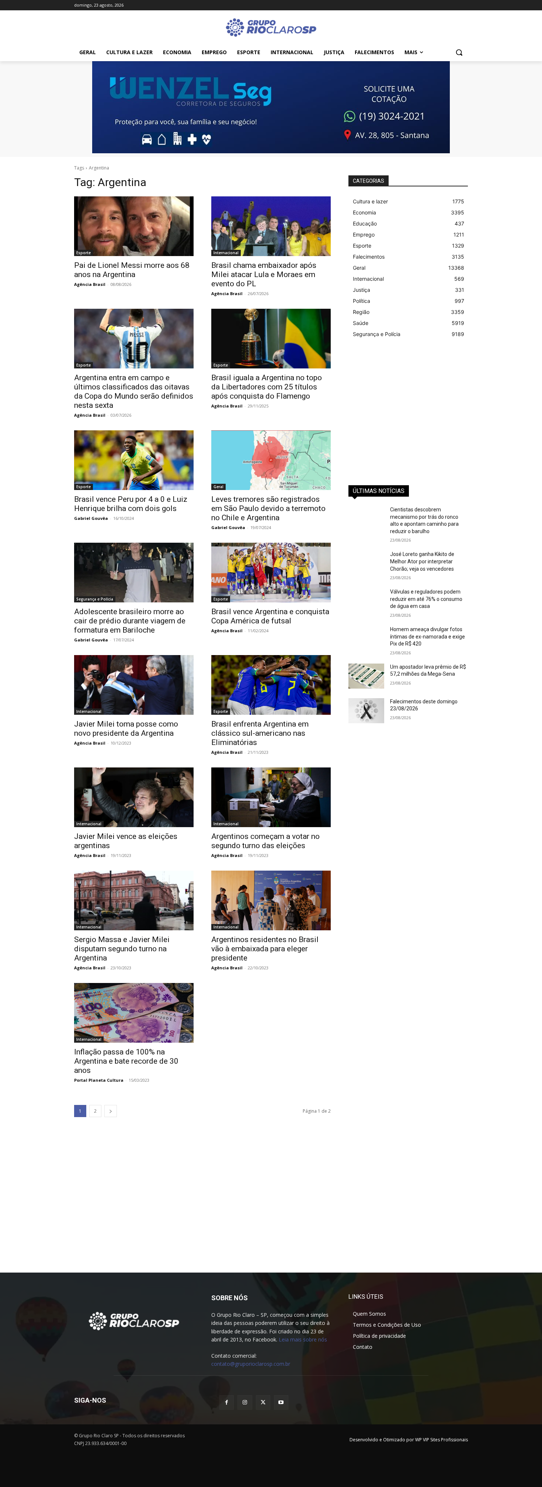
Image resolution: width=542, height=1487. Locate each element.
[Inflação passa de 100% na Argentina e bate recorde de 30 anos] (134, 1013)
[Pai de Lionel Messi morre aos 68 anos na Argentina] (134, 226)
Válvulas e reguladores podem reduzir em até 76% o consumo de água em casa (426, 599)
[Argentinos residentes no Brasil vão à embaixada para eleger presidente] (271, 900)
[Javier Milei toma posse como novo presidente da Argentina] (134, 685)
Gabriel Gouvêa (91, 518)
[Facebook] (226, 1402)
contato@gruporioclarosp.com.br (250, 1363)
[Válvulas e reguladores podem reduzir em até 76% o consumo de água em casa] (366, 600)
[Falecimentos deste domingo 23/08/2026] (366, 710)
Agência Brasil (89, 284)
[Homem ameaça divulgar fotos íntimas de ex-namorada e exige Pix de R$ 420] (366, 638)
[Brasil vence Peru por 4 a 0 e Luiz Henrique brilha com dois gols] (134, 460)
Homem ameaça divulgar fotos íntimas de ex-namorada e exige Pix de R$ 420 (427, 636)
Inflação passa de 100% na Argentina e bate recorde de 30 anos (126, 1061)
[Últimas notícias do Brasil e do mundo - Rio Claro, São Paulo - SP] (134, 1320)
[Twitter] (263, 1402)
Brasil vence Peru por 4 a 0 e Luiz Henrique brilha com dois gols (130, 504)
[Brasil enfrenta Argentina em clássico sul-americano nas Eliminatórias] (271, 685)
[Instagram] (244, 1402)
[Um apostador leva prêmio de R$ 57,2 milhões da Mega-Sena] (366, 676)
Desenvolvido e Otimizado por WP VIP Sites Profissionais (409, 1440)
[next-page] (110, 1111)
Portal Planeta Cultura (99, 1080)
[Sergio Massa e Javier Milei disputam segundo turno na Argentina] (134, 900)
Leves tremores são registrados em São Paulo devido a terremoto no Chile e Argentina (268, 508)
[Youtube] (281, 1402)
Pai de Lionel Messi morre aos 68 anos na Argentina (132, 270)
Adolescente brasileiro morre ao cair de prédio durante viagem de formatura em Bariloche (129, 620)
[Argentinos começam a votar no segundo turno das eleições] (271, 797)
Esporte (83, 252)
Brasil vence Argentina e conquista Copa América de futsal (270, 616)
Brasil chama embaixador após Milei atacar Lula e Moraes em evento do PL (263, 274)
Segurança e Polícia (94, 599)
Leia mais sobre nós (303, 1339)
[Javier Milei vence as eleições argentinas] (134, 797)
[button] (459, 52)
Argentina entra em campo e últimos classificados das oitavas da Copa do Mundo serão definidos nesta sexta (133, 391)
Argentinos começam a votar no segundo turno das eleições (265, 841)
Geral (218, 486)
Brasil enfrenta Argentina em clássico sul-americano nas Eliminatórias (260, 733)
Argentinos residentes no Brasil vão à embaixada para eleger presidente (265, 948)
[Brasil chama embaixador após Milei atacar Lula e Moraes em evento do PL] (271, 226)
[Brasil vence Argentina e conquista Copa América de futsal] (271, 572)
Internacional (226, 252)
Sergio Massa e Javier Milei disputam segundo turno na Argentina (122, 948)
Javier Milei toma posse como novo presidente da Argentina (126, 729)
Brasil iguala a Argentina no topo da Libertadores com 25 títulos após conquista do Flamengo (266, 386)
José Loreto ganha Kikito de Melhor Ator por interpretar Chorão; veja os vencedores (422, 561)
